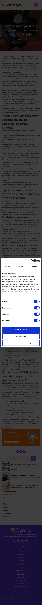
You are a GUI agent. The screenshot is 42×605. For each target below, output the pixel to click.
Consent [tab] (7, 266)
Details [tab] (21, 266)
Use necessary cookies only (21, 343)
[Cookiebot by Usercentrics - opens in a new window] (31, 260)
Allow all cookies (21, 330)
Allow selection (21, 336)
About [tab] (34, 266)
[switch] (37, 308)
